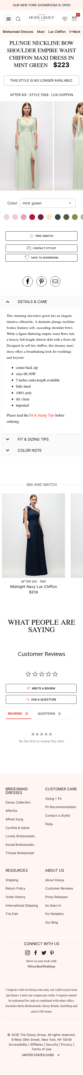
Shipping (12, 880)
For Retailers (54, 914)
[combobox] (44, 203)
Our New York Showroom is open (41, 5)
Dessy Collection (18, 802)
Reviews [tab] (15, 713)
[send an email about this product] (55, 281)
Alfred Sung (14, 819)
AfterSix (11, 810)
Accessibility (18, 1044)
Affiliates (36, 1044)
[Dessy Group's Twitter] (46, 952)
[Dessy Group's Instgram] (29, 952)
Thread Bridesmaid (20, 853)
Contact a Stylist (57, 815)
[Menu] (8, 19)
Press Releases (56, 897)
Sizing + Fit (53, 798)
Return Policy (15, 888)
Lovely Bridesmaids (20, 836)
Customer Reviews (59, 888)
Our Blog (51, 922)
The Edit (12, 914)
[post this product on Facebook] (28, 281)
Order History (16, 897)
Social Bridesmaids (20, 844)
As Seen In (53, 905)
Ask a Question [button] (43, 699)
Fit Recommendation (60, 807)
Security (52, 1044)
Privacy (66, 1044)
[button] (27, 146)
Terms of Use (41, 1049)
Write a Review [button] (43, 688)
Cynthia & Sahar (18, 828)
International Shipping (22, 905)
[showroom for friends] (65, 19)
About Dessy (54, 880)
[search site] (18, 19)
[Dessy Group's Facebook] (37, 952)
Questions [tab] (46, 713)
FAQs (49, 824)
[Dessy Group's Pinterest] (54, 952)
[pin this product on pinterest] (41, 281)
